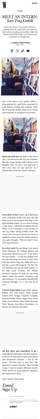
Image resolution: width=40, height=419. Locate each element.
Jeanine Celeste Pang (21, 42)
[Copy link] (22, 51)
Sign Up (9, 387)
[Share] (12, 51)
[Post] (17, 51)
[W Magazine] (4, 5)
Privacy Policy (19, 402)
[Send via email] (28, 51)
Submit (13, 406)
